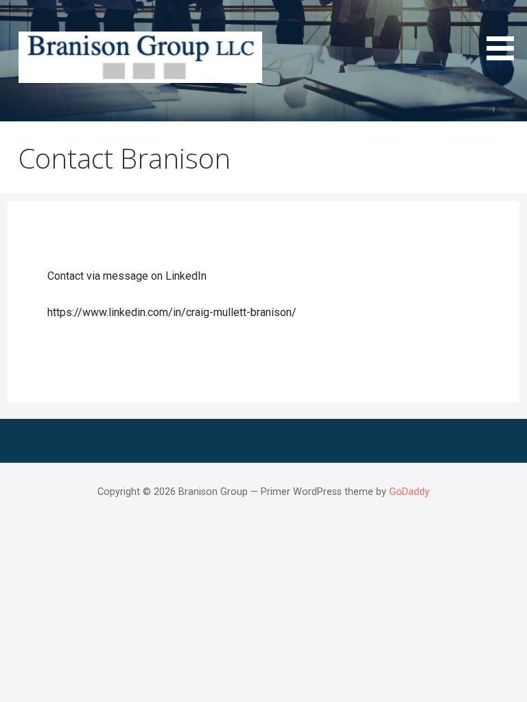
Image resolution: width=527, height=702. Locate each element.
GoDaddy (409, 492)
